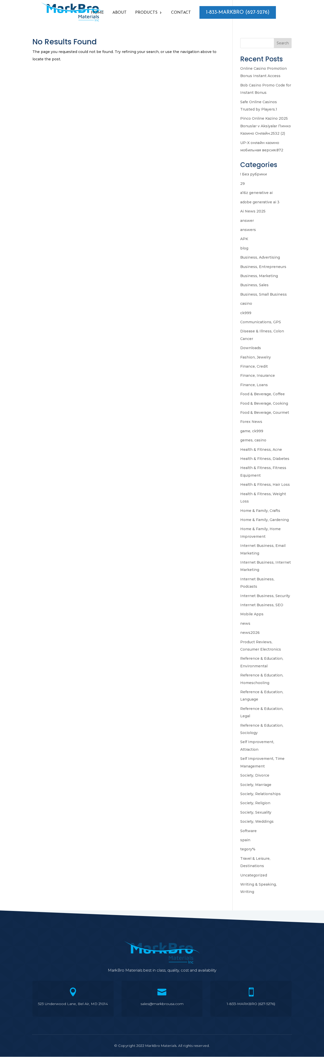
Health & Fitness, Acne (261, 449)
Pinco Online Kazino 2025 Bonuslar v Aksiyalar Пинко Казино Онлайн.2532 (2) (265, 126)
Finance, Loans (254, 385)
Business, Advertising (260, 257)
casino (246, 303)
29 (242, 183)
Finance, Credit (254, 366)
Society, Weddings (257, 821)
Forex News (251, 421)
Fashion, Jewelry (255, 357)
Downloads (250, 348)
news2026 (250, 632)
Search (283, 43)
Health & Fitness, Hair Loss (265, 484)
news (245, 623)
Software (248, 831)
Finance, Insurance (257, 375)
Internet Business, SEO (261, 605)
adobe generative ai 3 (259, 202)
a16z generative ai (256, 192)
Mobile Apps (252, 614)
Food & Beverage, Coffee (262, 394)
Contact (181, 13)
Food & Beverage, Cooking (264, 403)
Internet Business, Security (265, 596)
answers (248, 229)
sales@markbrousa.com (162, 1003)
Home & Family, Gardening (264, 519)
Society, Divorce (254, 775)
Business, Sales (254, 285)
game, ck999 (251, 431)
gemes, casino (253, 440)
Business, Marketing (259, 276)
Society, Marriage (255, 784)
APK (244, 239)
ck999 (245, 313)
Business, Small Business (263, 294)
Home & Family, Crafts (260, 510)
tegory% (247, 849)
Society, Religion (255, 803)
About (119, 13)
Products (146, 13)
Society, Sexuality (255, 812)
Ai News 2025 (253, 211)
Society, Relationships (260, 794)
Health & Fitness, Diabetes (264, 458)
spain (245, 840)
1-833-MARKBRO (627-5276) (238, 12)
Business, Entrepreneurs (263, 266)
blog (244, 248)
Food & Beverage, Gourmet (264, 412)
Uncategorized (253, 875)
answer (247, 220)
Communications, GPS (260, 322)
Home (97, 13)
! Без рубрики (253, 174)
